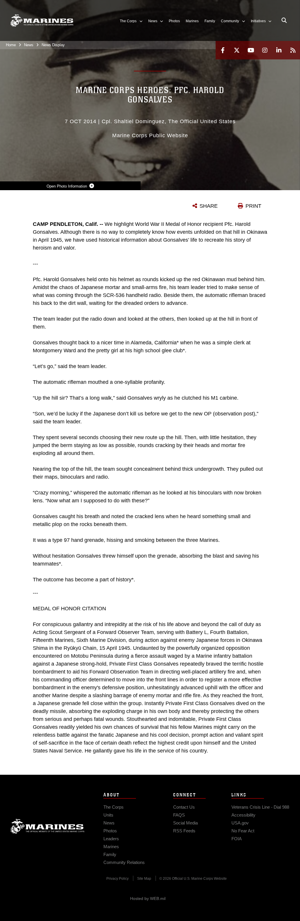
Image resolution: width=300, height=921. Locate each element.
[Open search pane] (284, 20)
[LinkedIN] (279, 50)
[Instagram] (265, 50)
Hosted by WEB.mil (148, 898)
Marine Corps (47, 826)
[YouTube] (251, 50)
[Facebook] (223, 50)
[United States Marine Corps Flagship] (41, 20)
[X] (237, 50)
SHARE (209, 206)
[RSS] (293, 50)
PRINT (253, 206)
